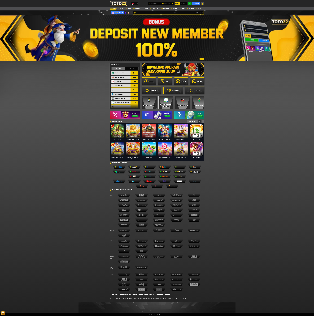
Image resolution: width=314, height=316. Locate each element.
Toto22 (128, 298)
